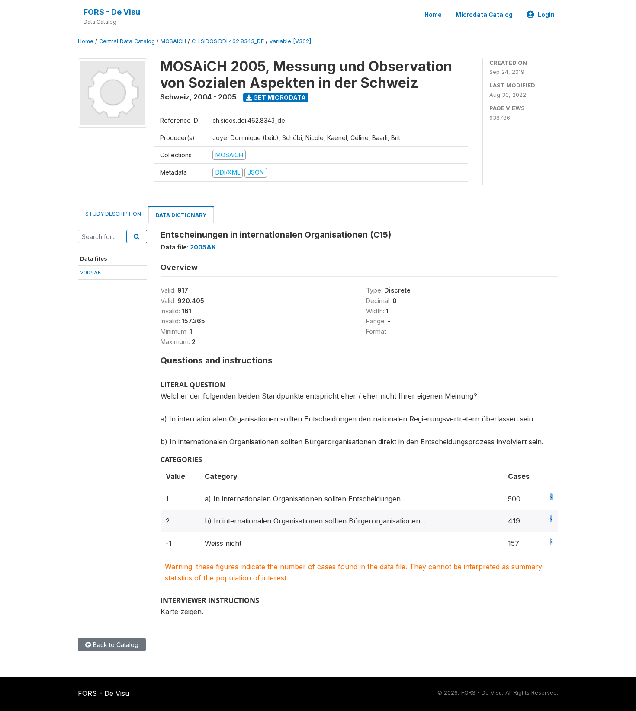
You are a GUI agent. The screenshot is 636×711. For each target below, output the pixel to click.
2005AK (90, 272)
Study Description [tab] (113, 213)
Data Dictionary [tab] (181, 215)
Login (546, 14)
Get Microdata (279, 97)
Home (433, 14)
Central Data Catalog (127, 41)
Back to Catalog (114, 644)
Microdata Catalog (484, 14)
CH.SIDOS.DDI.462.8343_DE (228, 41)
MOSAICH (173, 41)
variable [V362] (290, 41)
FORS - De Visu (112, 11)
